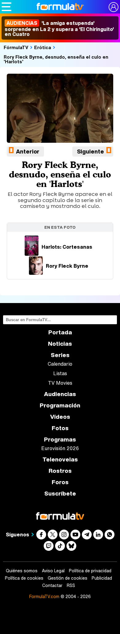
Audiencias (60, 394)
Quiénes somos (22, 571)
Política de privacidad (90, 571)
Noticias (60, 343)
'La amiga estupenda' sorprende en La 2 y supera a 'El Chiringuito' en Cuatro (59, 28)
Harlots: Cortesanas (67, 247)
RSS (71, 585)
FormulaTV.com (44, 596)
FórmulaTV (16, 47)
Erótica (42, 47)
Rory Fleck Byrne (67, 266)
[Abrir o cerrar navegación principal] (6, 6)
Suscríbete (60, 493)
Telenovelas (60, 459)
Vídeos (60, 416)
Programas (60, 439)
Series (60, 355)
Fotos (60, 428)
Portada (60, 332)
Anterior (27, 151)
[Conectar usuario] (113, 7)
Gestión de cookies (67, 578)
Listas (60, 373)
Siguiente (90, 151)
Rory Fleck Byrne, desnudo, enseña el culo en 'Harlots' (56, 59)
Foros (60, 482)
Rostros (60, 470)
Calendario (60, 364)
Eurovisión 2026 (60, 448)
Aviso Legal (53, 571)
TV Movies (60, 383)
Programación (60, 405)
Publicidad (102, 578)
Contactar (52, 585)
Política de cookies (24, 578)
